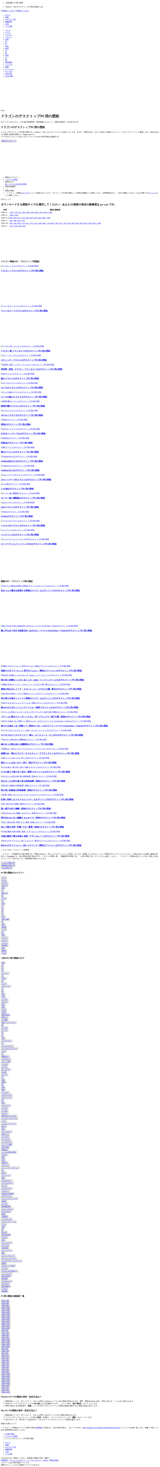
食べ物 (4, 1072)
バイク (4, 930)
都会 (3, 1007)
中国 (3, 1160)
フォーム (152, 193)
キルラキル (5, 1284)
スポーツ (4, 940)
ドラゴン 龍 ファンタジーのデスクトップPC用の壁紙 (25, 351)
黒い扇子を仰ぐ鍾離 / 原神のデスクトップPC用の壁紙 (26, 808)
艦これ (4, 1126)
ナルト (4, 1051)
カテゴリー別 (10, 19)
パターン (8, 37)
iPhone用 (8, 74)
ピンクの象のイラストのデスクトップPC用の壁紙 (24, 397)
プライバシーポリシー (18, 1460)
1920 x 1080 (96, 223)
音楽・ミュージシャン (9, 1022)
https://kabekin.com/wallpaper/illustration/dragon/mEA (101, 1428)
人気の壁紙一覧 (7, 868)
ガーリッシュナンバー (9, 1258)
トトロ (4, 1224)
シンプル (8, 65)
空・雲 (4, 898)
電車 (7, 55)
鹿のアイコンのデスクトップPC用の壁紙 (20, 452)
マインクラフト (7, 1131)
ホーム (7, 15)
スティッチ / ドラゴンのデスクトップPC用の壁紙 (24, 360)
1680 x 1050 (46, 218)
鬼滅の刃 (4, 1162)
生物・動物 (5, 919)
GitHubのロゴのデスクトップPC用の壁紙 (20, 470)
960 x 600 (12, 218)
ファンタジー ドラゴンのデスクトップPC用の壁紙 (24, 311)
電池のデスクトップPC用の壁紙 (16, 424)
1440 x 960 (21, 226)
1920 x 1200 (5, 1342)
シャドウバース (7, 1219)
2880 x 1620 (5, 1385)
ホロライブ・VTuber (8, 1266)
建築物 (4, 950)
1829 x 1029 (87, 223)
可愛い (4, 978)
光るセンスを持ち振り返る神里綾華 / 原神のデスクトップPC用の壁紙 (33, 781)
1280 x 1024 (13, 215)
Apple (3, 1082)
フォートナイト (7, 1273)
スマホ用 (8, 26)
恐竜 (3, 1157)
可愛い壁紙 (5, 1147)
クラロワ (4, 1288)
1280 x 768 (21, 221)
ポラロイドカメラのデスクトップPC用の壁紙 (22, 415)
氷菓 (3, 1240)
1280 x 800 (29, 218)
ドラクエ (4, 1268)
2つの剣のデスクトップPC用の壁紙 (17, 489)
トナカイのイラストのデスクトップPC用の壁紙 (23, 525)
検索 (7, 17)
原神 (3, 1227)
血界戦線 (4, 1278)
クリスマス (5, 1137)
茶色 (3, 1038)
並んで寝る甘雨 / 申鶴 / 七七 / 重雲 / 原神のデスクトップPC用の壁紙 (32, 827)
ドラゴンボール (7, 1041)
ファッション (6, 1175)
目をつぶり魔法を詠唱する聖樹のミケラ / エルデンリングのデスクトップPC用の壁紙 (40, 590)
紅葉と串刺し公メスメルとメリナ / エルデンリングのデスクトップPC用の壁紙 (37, 799)
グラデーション (7, 1097)
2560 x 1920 (5, 1321)
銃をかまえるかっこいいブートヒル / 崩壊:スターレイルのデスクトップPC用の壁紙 (39, 707)
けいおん (4, 1237)
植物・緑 (4, 893)
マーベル (4, 1108)
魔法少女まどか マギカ (9, 1116)
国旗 (3, 1090)
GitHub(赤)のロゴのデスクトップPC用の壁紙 (22, 461)
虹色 (3, 1129)
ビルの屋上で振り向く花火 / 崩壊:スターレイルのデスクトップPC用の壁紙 (35, 772)
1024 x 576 (21, 223)
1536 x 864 (70, 223)
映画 (3, 948)
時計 (3, 1253)
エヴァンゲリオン (7, 1046)
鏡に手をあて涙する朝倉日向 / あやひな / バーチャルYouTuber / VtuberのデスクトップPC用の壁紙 (46, 630)
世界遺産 (8, 62)
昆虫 (3, 916)
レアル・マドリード (8, 1255)
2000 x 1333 (5, 1392)
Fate (3, 1080)
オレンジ (4, 1002)
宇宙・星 (4, 885)
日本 (3, 1004)
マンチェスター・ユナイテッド (12, 1261)
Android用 (9, 76)
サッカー (4, 937)
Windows (4, 1150)
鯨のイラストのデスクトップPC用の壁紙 (20, 378)
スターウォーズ (7, 1095)
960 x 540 (12, 223)
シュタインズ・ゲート (9, 1124)
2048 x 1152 (5, 1378)
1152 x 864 (21, 212)
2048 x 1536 (5, 1319)
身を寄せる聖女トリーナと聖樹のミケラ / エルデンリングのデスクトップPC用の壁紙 (40, 698)
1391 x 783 (62, 223)
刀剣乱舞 (4, 1216)
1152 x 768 (13, 226)
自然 (7, 39)
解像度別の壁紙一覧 (8, 865)
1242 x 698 (37, 223)
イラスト (8, 35)
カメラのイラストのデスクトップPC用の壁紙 (22, 387)
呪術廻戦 (4, 1291)
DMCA (45, 1460)
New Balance (6, 1286)
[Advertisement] (80, 94)
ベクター (4, 1067)
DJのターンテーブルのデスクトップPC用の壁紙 (23, 433)
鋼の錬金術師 (6, 1206)
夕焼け (4, 1012)
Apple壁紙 (5, 1248)
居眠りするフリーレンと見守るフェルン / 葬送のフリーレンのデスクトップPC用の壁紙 (41, 670)
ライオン (4, 1113)
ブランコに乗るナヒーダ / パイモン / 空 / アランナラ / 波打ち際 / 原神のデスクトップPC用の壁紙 (45, 717)
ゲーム (7, 33)
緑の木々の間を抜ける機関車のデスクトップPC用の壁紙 (27, 744)
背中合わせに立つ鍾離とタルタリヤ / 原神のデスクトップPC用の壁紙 (33, 818)
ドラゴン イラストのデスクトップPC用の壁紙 (22, 271)
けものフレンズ (7, 1281)
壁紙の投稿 (54, 1460)
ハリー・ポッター (7, 1209)
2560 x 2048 (5, 1328)
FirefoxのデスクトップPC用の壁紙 (17, 516)
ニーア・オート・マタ (9, 1221)
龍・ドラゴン (6, 1069)
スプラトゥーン (7, 1196)
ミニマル (4, 1064)
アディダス (5, 1245)
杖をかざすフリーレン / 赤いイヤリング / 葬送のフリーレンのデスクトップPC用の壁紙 (41, 845)
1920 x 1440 (5, 1317)
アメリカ (4, 1030)
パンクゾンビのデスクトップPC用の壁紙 (20, 535)
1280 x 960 (30, 212)
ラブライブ (5, 1165)
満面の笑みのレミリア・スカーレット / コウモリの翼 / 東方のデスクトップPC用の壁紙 (41, 689)
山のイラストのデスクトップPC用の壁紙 (20, 507)
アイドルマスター (7, 1183)
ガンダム (4, 1204)
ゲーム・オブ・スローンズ (10, 1168)
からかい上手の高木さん (9, 1271)
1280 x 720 (46, 223)
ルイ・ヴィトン (7, 1250)
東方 (3, 1103)
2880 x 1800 (5, 1346)
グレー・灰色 (6, 1061)
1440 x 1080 (47, 212)
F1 (2, 1170)
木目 (3, 1087)
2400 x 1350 (5, 1381)
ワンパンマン (6, 1139)
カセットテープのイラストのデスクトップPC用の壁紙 (26, 479)
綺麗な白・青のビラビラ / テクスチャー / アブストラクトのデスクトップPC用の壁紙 (40, 753)
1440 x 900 (37, 218)
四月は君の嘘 (6, 1235)
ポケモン (4, 1155)
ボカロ (4, 1010)
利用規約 (39, 1428)
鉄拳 (3, 1178)
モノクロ (4, 1075)
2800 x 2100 (5, 1323)
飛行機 (4, 927)
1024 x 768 (13, 212)
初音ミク (4, 1017)
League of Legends (8, 1193)
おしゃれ (8, 71)
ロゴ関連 (4, 1020)
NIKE (3, 1214)
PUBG (4, 1263)
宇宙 (7, 46)
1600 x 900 (79, 223)
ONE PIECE (6, 1015)
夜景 (7, 49)
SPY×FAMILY (6, 1276)
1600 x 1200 (5, 1312)
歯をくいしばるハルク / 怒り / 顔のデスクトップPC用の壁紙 (29, 762)
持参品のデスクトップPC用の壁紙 (17, 443)
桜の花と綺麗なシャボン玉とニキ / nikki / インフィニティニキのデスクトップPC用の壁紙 (42, 680)
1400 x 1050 (38, 212)
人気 (7, 24)
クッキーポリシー (35, 1460)
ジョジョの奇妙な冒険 (9, 1152)
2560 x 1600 (5, 1344)
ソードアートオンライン (9, 1118)
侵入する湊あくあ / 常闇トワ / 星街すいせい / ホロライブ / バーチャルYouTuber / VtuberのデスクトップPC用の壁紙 (54, 726)
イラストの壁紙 (11, 179)
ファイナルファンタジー (9, 1048)
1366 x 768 (54, 223)
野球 (3, 935)
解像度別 (8, 22)
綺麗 (7, 67)
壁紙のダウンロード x (9, 141)
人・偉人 (4, 1110)
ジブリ (4, 1121)
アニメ (7, 30)
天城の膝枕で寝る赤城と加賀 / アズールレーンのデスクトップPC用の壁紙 (35, 836)
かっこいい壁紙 (7, 1144)
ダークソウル (6, 1105)
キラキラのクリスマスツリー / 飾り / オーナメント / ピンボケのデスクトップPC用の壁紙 (42, 735)
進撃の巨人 (5, 1056)
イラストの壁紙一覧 (8, 863)
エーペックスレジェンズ (9, 1198)
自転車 (4, 1201)
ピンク (4, 983)
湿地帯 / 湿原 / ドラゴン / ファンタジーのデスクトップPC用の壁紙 (31, 369)
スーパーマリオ (7, 1188)
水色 (3, 996)
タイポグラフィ (7, 1180)
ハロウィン (5, 1191)
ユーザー (26, 193)
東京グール (5, 1134)
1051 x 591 (29, 223)
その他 (4, 953)
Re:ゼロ (4, 1232)
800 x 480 (12, 221)
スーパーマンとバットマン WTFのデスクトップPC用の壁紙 (29, 544)
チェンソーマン (7, 1242)
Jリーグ (4, 1186)
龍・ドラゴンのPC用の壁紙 (16, 184)
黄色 (3, 994)
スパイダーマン (7, 1142)
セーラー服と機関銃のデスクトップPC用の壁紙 (23, 498)
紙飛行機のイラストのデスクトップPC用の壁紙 (23, 406)
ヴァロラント (6, 1059)
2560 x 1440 (5, 1383)
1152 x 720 (21, 218)
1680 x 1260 (5, 1314)
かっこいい (9, 69)
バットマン (5, 1092)
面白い (4, 1173)
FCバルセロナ (6, 1211)
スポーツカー (6, 986)
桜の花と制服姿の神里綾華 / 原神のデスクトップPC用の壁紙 (29, 790)
